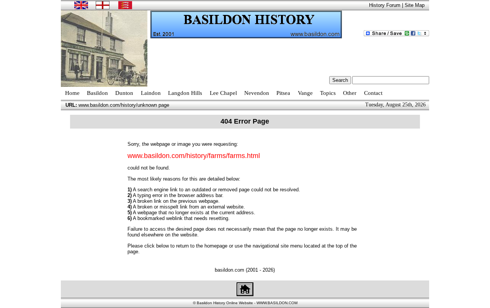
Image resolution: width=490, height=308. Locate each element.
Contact (373, 93)
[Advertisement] (289, 56)
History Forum (384, 5)
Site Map (415, 5)
